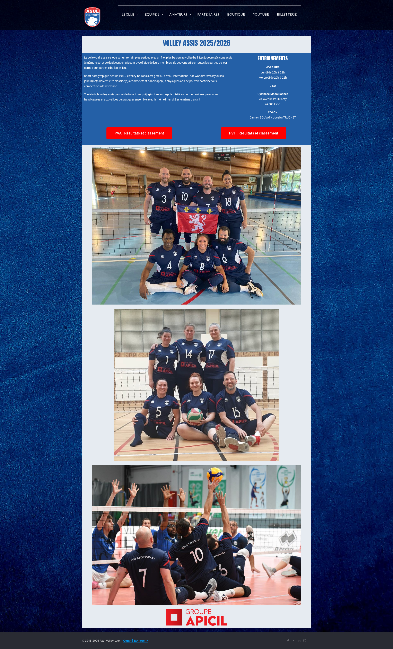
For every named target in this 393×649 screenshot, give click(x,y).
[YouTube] (293, 640)
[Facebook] (288, 640)
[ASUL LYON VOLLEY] (92, 25)
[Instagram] (305, 640)
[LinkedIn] (299, 640)
